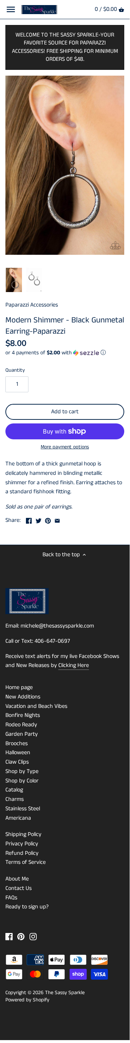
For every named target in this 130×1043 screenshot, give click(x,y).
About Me (17, 879)
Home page (19, 687)
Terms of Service (25, 862)
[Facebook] (9, 937)
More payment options (65, 447)
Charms (14, 799)
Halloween (17, 752)
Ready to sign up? (27, 907)
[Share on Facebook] (29, 519)
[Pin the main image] (48, 519)
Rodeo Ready (21, 725)
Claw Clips (17, 762)
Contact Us (18, 888)
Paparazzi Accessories (31, 305)
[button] (64, 352)
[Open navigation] (10, 9)
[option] (13, 280)
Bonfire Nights (22, 715)
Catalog (14, 790)
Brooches (16, 743)
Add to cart (65, 412)
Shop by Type (22, 771)
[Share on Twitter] (38, 519)
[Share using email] (57, 519)
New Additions (22, 697)
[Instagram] (33, 937)
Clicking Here (73, 665)
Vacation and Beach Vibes (36, 706)
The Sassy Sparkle (65, 992)
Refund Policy (22, 853)
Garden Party (21, 734)
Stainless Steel (22, 809)
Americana (18, 818)
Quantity (15, 370)
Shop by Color (22, 781)
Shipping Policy (23, 834)
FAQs (11, 898)
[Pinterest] (20, 937)
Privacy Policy (21, 844)
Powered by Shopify (27, 1000)
